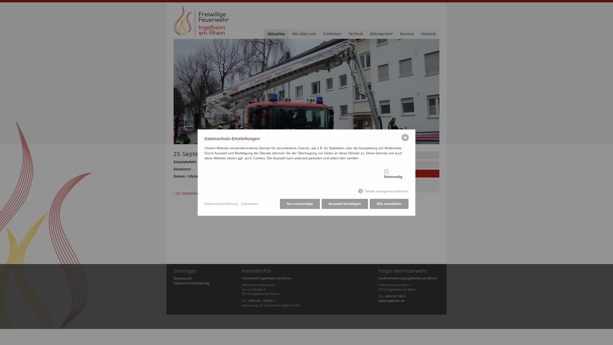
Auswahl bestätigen (345, 204)
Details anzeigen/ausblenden (387, 191)
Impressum (249, 204)
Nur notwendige (300, 204)
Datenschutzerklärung (221, 204)
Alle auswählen (389, 204)
